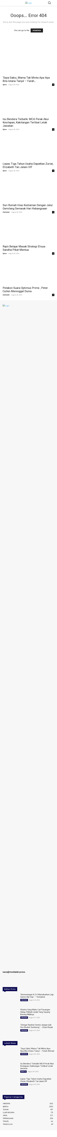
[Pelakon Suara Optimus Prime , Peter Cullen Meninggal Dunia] (28, 272)
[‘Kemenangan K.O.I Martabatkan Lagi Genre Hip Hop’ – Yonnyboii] (10, 999)
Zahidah (6, 212)
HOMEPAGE (37, 30)
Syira (5, 85)
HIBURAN (24, 1000)
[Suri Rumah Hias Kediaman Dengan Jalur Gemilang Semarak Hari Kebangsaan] (28, 189)
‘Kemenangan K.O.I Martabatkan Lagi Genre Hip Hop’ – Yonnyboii (36, 995)
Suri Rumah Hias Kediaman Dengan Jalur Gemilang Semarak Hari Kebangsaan (28, 207)
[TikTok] (17, 981)
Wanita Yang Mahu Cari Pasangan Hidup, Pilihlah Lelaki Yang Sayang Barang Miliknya (35, 1012)
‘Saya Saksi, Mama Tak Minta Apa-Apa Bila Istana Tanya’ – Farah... (26, 79)
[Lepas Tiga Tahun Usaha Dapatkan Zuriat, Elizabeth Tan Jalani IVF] (28, 148)
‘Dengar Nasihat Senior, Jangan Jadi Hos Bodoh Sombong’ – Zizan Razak (36, 1026)
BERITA (23, 1071)
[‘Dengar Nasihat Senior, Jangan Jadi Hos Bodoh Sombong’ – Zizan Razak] (10, 1030)
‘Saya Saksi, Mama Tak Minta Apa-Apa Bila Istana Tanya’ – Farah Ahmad (37, 1049)
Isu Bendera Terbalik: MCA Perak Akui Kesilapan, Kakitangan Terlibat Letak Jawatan (26, 122)
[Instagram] (11, 981)
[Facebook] (5, 981)
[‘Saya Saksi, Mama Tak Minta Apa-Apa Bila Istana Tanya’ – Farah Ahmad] (28, 61)
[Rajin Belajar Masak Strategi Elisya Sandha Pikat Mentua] (28, 230)
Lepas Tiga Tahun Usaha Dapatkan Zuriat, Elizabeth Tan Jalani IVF (28, 165)
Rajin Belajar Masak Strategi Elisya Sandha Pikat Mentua (24, 248)
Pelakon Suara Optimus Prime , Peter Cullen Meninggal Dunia (25, 289)
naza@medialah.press (14, 972)
